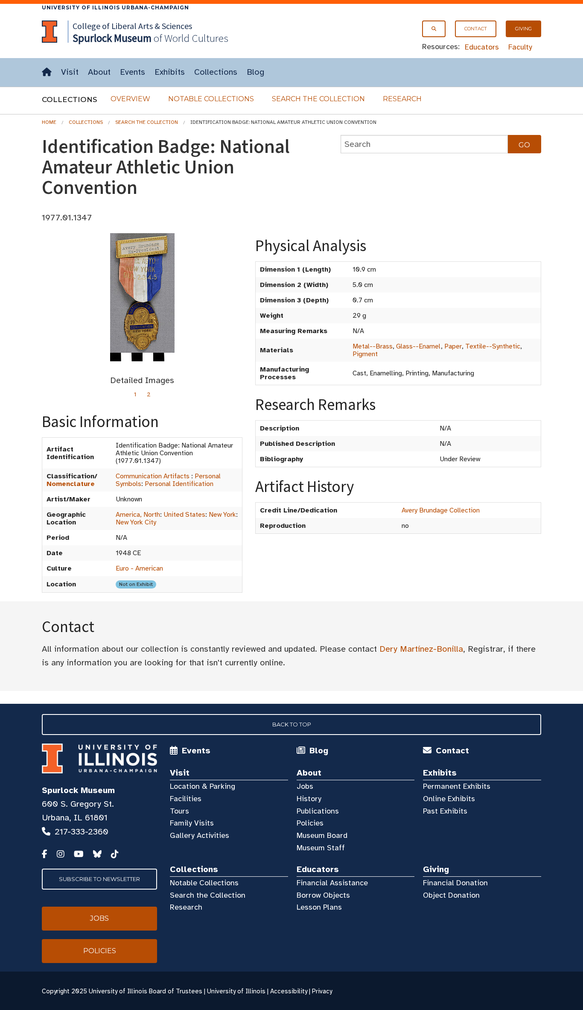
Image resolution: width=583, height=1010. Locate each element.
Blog (255, 72)
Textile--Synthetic (492, 346)
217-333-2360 (81, 831)
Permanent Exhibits (456, 786)
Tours (179, 811)
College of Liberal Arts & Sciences (132, 25)
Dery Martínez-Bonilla (421, 649)
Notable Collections (211, 99)
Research (402, 99)
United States (184, 514)
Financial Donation (455, 882)
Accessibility (288, 991)
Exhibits (169, 72)
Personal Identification (179, 484)
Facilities (185, 798)
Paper (453, 346)
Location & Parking (202, 786)
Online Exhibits (449, 798)
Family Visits (192, 823)
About (99, 72)
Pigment (365, 354)
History (309, 798)
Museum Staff (321, 847)
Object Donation (451, 895)
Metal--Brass (373, 346)
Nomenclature (71, 484)
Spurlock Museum (78, 790)
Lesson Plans (319, 907)
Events (132, 72)
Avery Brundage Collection (441, 510)
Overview (130, 99)
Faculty (520, 47)
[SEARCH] (434, 28)
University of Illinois (236, 991)
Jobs (305, 786)
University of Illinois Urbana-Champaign (115, 7)
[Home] (47, 72)
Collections (215, 72)
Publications (318, 811)
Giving (523, 29)
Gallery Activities (199, 835)
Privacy (322, 991)
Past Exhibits (445, 811)
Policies (310, 823)
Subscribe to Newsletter (99, 878)
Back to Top (291, 724)
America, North (138, 514)
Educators (482, 47)
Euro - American (139, 568)
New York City (136, 522)
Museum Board (322, 835)
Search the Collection (318, 99)
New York (222, 514)
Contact (475, 29)
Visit (70, 72)
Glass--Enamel (418, 346)
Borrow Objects (323, 895)
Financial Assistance (332, 882)
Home (49, 122)
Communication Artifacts (152, 476)
